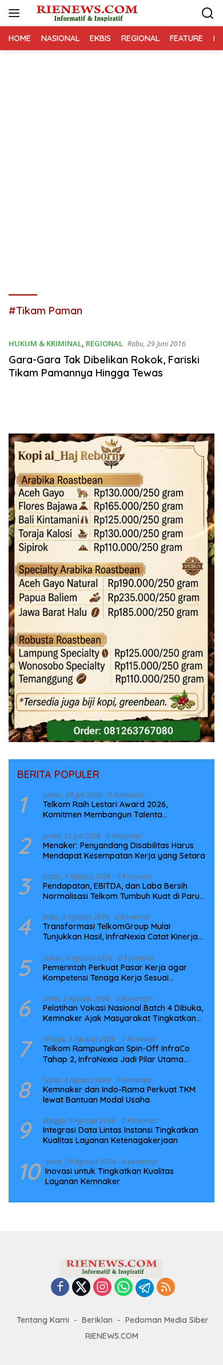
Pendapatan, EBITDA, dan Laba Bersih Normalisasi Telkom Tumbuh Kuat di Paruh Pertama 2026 (123, 891)
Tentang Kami (43, 1320)
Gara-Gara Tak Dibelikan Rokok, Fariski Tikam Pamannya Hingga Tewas (104, 366)
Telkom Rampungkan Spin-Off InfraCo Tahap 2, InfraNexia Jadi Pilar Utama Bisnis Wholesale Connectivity (116, 1053)
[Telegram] (145, 1288)
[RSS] (166, 1288)
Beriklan (97, 1320)
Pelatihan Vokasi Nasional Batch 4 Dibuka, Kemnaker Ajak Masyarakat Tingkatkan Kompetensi (123, 1013)
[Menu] (16, 13)
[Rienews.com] (85, 13)
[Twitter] (81, 1288)
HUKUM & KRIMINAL (45, 343)
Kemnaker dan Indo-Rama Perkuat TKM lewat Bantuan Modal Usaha (119, 1094)
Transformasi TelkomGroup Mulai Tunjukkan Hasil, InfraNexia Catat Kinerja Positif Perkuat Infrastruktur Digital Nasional (120, 931)
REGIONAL (104, 343)
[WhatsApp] (123, 1288)
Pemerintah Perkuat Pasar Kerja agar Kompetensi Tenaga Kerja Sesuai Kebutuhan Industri (115, 972)
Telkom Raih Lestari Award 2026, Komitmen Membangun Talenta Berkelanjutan (105, 809)
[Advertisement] (111, 167)
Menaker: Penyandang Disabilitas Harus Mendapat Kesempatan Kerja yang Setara (124, 850)
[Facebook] (60, 1288)
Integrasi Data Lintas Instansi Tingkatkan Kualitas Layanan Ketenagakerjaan (120, 1135)
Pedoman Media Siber (167, 1320)
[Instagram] (102, 1288)
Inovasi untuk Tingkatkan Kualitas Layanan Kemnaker (109, 1176)
